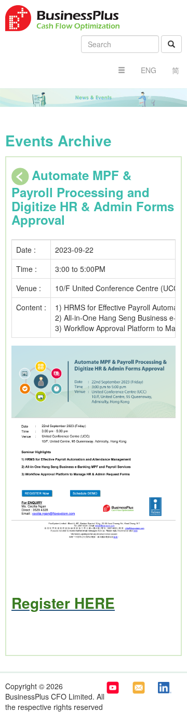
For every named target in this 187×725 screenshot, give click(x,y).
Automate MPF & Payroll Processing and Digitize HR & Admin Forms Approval (92, 197)
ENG (148, 70)
